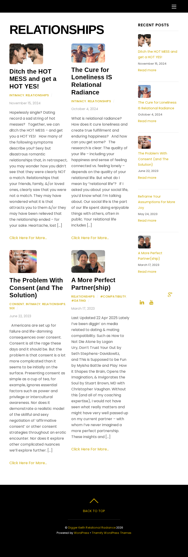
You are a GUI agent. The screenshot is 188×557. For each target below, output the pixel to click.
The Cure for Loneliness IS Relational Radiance (91, 81)
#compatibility (113, 296)
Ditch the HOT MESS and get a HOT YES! (32, 79)
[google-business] (170, 294)
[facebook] (142, 294)
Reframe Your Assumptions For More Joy (156, 202)
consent (16, 304)
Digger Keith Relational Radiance (92, 527)
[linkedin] (142, 302)
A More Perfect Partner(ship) (93, 283)
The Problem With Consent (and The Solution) (36, 288)
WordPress (81, 533)
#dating (78, 301)
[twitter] (151, 294)
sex (12, 308)
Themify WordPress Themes (111, 533)
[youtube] (151, 302)
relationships (37, 95)
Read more (147, 70)
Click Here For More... (28, 237)
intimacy (16, 95)
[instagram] (161, 294)
